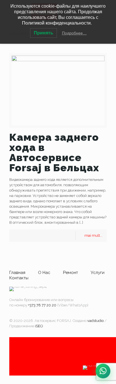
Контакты (18, 277)
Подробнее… (74, 33)
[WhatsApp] (103, 371)
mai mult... (93, 235)
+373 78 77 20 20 (42, 305)
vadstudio (95, 321)
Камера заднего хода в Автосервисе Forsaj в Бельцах (54, 152)
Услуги (97, 272)
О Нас (44, 272)
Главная (17, 272)
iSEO (39, 326)
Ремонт (70, 272)
